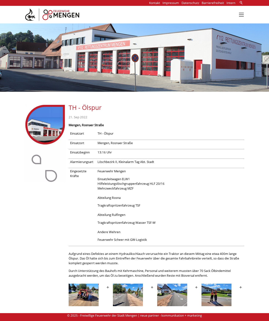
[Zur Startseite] (52, 14)
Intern (231, 3)
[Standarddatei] (90, 295)
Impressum (170, 3)
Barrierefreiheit (213, 3)
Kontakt (154, 3)
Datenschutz (190, 3)
